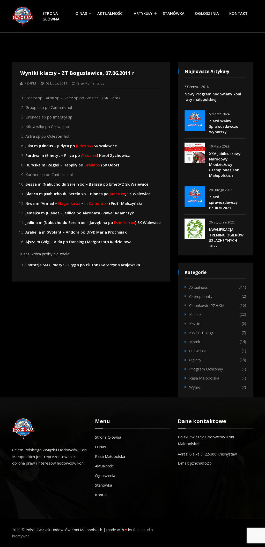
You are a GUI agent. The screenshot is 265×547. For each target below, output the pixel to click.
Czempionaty (200, 296)
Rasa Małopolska (110, 456)
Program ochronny (206, 368)
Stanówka (174, 13)
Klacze (195, 314)
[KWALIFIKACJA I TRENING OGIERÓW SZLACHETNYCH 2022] (195, 229)
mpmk (194, 341)
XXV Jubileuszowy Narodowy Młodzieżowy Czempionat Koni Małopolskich (225, 164)
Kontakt (238, 13)
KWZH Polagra (202, 332)
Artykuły (143, 13)
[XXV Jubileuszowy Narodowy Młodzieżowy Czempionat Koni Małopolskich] (195, 153)
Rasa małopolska (204, 378)
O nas (81, 13)
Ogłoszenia (207, 13)
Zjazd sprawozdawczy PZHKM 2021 (223, 202)
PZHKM (30, 83)
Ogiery (195, 359)
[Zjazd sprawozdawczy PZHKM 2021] (195, 196)
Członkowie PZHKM (206, 305)
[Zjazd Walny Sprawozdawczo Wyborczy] (195, 120)
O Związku (198, 350)
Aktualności (110, 13)
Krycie (194, 323)
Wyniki (194, 387)
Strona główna (51, 16)
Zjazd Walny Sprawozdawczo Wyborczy (223, 126)
